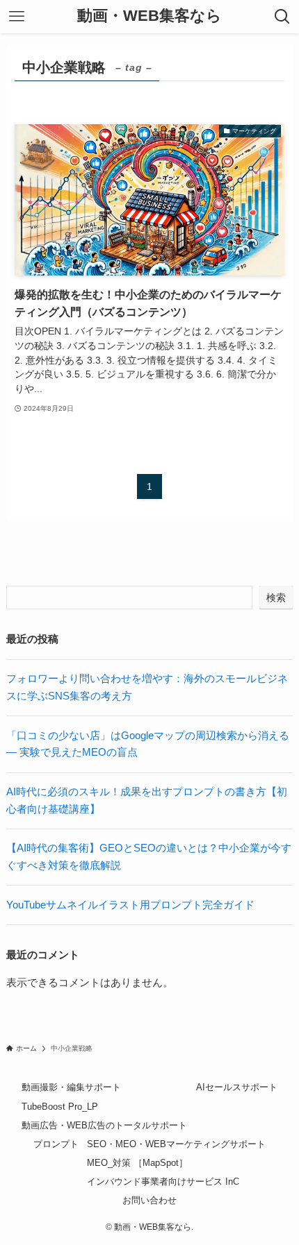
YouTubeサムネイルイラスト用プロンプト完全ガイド (130, 905)
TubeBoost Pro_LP (60, 1106)
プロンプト (56, 1144)
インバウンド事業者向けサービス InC (163, 1181)
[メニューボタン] (16, 16)
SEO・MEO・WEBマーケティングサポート (176, 1144)
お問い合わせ (149, 1200)
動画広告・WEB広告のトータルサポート (104, 1125)
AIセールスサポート (236, 1087)
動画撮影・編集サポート (71, 1087)
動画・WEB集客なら (149, 16)
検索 (276, 597)
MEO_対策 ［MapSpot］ (137, 1163)
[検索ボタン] (282, 16)
